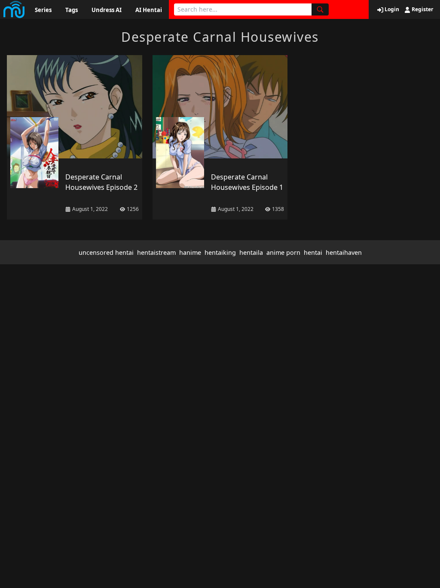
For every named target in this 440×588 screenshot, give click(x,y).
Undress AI (107, 10)
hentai (313, 252)
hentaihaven (344, 252)
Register (421, 9)
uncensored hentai (106, 252)
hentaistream (156, 252)
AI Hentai (148, 10)
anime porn (283, 252)
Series (43, 10)
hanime (190, 252)
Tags (71, 10)
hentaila (251, 252)
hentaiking (220, 252)
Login (391, 9)
